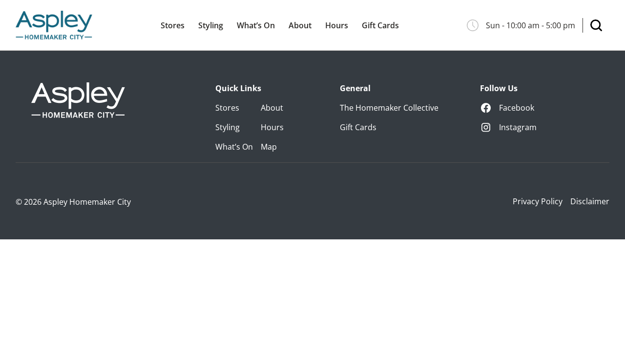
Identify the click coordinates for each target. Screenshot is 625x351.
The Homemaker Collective (389, 107)
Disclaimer (589, 201)
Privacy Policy (537, 201)
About (300, 25)
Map (269, 146)
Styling (210, 25)
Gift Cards (380, 25)
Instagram (518, 127)
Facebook (516, 107)
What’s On (256, 25)
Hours (336, 25)
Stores (173, 25)
